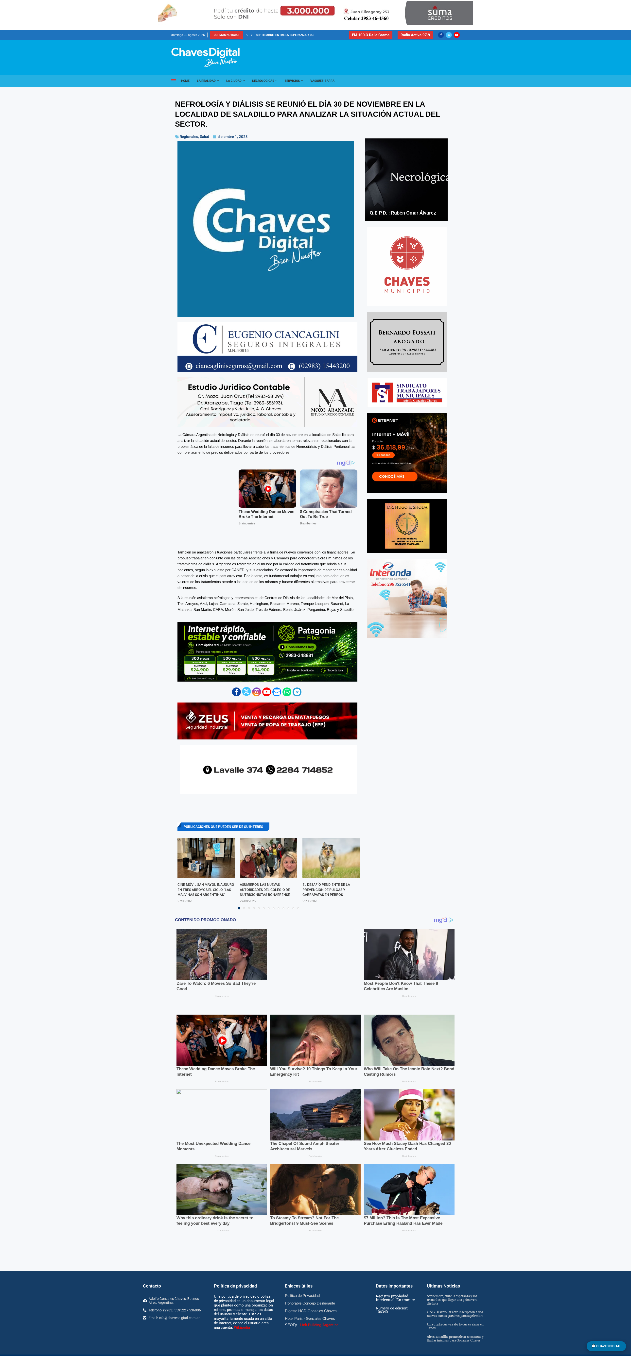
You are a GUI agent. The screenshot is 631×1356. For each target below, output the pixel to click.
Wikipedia (242, 1264)
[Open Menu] (173, 81)
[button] (247, 35)
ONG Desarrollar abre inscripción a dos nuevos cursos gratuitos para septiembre (455, 1250)
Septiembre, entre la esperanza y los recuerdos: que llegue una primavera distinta (452, 1236)
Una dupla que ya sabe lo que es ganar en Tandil (455, 1262)
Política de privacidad (235, 1222)
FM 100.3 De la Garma (370, 35)
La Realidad (206, 81)
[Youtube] (457, 35)
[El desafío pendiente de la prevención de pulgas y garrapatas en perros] (331, 838)
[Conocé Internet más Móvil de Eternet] (407, 453)
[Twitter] (449, 35)
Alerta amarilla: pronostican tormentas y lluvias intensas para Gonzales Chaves (455, 1275)
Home (185, 81)
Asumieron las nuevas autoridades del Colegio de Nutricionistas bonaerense (265, 870)
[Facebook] (441, 35)
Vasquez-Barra (322, 81)
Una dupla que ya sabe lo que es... (282, 35)
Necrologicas (263, 81)
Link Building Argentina (319, 1261)
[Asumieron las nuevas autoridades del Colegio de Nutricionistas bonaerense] (268, 838)
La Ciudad (234, 81)
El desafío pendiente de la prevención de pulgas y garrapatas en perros (326, 870)
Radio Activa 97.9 (415, 35)
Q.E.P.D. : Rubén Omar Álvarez (403, 213)
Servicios (292, 81)
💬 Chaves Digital (606, 1346)
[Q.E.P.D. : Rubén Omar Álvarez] (406, 179)
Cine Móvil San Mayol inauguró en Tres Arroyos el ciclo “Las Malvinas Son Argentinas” (205, 870)
